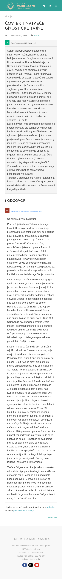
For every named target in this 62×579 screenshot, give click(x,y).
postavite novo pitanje (23, 510)
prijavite (51, 507)
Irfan (36, 35)
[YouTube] (36, 565)
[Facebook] (24, 565)
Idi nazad (52, 517)
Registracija (35, 559)
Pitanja (8, 16)
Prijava (25, 559)
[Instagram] (30, 565)
